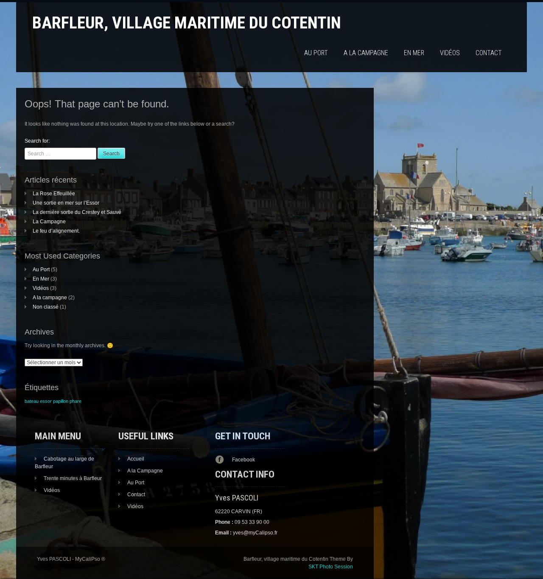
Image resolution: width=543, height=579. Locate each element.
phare (75, 401)
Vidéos (450, 53)
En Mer (414, 53)
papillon (60, 401)
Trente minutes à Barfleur (73, 478)
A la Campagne (145, 471)
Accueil (135, 459)
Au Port (316, 53)
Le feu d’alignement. (56, 231)
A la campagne (366, 53)
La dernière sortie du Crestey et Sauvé (77, 212)
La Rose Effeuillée (54, 194)
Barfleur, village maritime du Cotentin (186, 23)
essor (46, 401)
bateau (32, 401)
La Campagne (49, 222)
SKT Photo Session (330, 567)
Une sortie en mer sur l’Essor (66, 203)
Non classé (46, 307)
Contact (489, 53)
